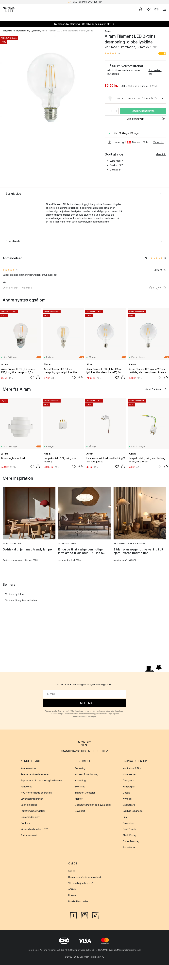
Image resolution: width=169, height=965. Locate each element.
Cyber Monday (131, 841)
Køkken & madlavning (86, 774)
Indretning (80, 780)
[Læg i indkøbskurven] (38, 377)
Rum (125, 817)
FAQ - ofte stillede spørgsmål (36, 792)
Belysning (7, 30)
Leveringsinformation (32, 798)
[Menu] (164, 9)
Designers (128, 780)
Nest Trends (129, 829)
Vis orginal (27, 288)
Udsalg (126, 792)
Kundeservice (28, 768)
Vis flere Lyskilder (15, 594)
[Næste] (94, 85)
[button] (112, 53)
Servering (80, 768)
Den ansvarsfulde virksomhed (84, 877)
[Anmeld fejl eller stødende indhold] (164, 287)
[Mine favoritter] (148, 9)
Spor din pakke (29, 804)
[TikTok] (95, 915)
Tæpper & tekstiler (85, 792)
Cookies (25, 823)
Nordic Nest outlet (78, 901)
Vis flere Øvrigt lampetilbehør (21, 600)
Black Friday (129, 835)
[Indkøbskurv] (156, 9)
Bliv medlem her (155, 72)
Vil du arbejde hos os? (80, 883)
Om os (71, 871)
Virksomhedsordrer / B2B (34, 829)
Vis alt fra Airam (153, 389)
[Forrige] (6, 85)
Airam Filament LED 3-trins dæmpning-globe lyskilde (67, 30)
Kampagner (129, 786)
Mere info (158, 142)
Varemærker (129, 774)
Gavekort (80, 810)
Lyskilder (35, 30)
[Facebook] (73, 915)
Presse (72, 895)
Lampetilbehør (21, 30)
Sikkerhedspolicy (30, 817)
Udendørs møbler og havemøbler (93, 804)
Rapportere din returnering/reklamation (42, 780)
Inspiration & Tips (132, 768)
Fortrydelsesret (29, 835)
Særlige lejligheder (133, 810)
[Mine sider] (141, 9)
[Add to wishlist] (31, 377)
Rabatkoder (129, 847)
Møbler (79, 798)
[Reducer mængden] (107, 111)
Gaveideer (128, 823)
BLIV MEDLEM (77, 2)
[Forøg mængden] (116, 111)
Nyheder (127, 798)
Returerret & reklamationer (35, 774)
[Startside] (9, 9)
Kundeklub (26, 786)
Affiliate (72, 889)
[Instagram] (84, 915)
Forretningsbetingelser (33, 810)
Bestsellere (129, 804)
